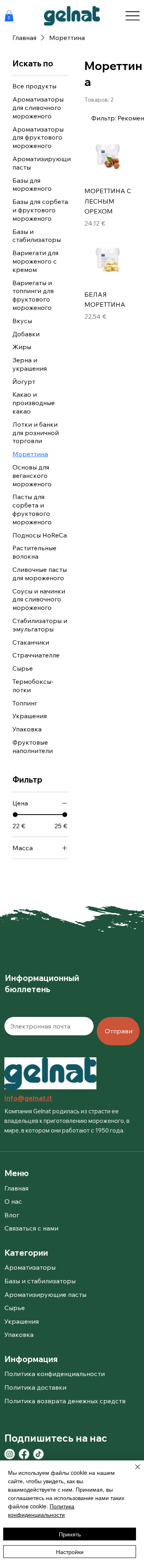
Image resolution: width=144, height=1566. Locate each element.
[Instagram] (9, 1454)
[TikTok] (38, 1454)
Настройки (70, 1552)
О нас (13, 1201)
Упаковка (19, 1334)
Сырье (14, 1308)
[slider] (15, 814)
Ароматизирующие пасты (45, 1294)
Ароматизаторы (30, 1267)
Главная (16, 1188)
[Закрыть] (132, 1471)
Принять (70, 1534)
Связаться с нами (31, 1228)
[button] (9, 15)
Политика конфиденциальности (41, 1510)
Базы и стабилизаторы (40, 1281)
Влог (11, 1215)
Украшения (21, 1321)
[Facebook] (24, 1454)
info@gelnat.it (28, 1098)
